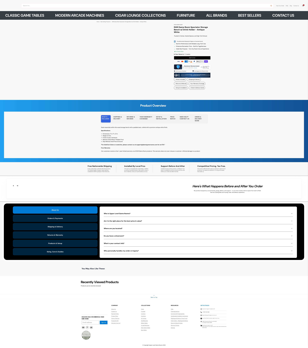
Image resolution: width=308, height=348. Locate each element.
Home (98, 21)
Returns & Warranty (55, 235)
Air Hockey (143, 318)
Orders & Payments (55, 218)
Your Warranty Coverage (146, 118)
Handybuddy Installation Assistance (179, 316)
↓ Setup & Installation (181, 88)
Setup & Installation (161, 118)
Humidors (143, 316)
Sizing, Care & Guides (55, 252)
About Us (55, 210)
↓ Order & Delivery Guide (197, 88)
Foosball (143, 311)
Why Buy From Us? (115, 323)
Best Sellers (249, 15)
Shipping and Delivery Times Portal (179, 318)
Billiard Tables (144, 323)
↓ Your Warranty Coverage (196, 83)
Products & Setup (55, 243)
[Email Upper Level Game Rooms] (91, 328)
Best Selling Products (105, 21)
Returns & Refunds (131, 118)
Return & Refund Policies (176, 323)
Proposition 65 (114, 320)
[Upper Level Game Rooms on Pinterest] (87, 328)
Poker (142, 309)
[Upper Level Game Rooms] (11, 5)
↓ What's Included (180, 79)
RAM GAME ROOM (178, 24)
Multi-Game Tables (145, 327)
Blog (291, 5)
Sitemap (173, 327)
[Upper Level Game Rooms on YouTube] (83, 328)
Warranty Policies (175, 325)
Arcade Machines (145, 325)
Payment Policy (115, 313)
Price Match (172, 118)
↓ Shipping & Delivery (194, 79)
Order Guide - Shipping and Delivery (179, 320)
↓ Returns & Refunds (181, 83)
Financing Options (175, 311)
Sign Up (103, 322)
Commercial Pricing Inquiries (177, 313)
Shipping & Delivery (117, 118)
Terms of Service (115, 318)
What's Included (105, 118)
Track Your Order (280, 5)
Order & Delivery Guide (198, 119)
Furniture (143, 313)
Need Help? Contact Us (184, 118)
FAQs (287, 5)
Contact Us (296, 5)
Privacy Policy (114, 316)
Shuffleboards (144, 320)
